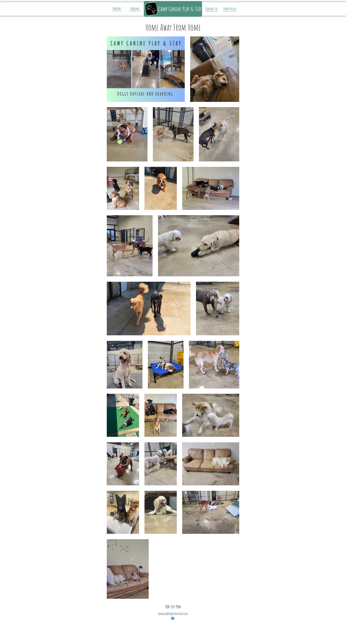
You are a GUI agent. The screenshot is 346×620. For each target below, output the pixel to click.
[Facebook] (173, 618)
